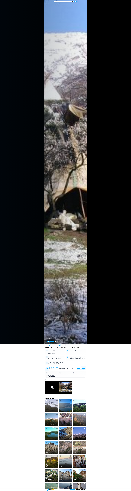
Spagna (48, 334)
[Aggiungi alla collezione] (55, 341)
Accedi (76, 1)
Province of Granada (51, 373)
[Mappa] (57, 341)
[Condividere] (59, 341)
